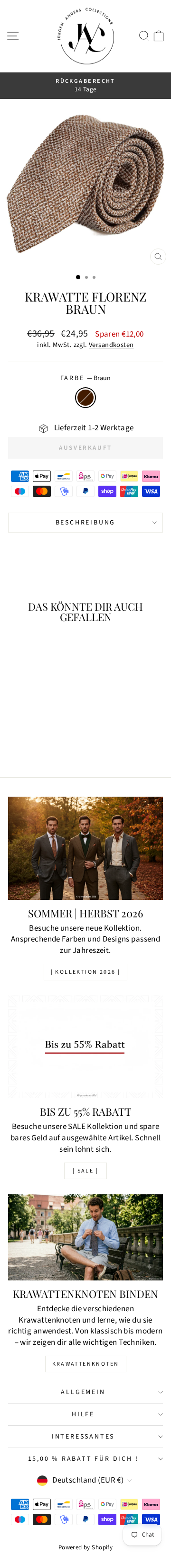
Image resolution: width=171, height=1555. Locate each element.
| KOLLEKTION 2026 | (86, 972)
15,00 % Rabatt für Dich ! (83, 1459)
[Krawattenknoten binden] (85, 1237)
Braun (85, 397)
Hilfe (83, 1414)
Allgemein (83, 1392)
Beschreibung (86, 522)
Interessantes (83, 1436)
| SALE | (85, 1171)
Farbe (85, 378)
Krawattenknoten (85, 1364)
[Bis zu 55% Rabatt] (85, 1046)
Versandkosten (111, 345)
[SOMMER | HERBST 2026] (85, 848)
